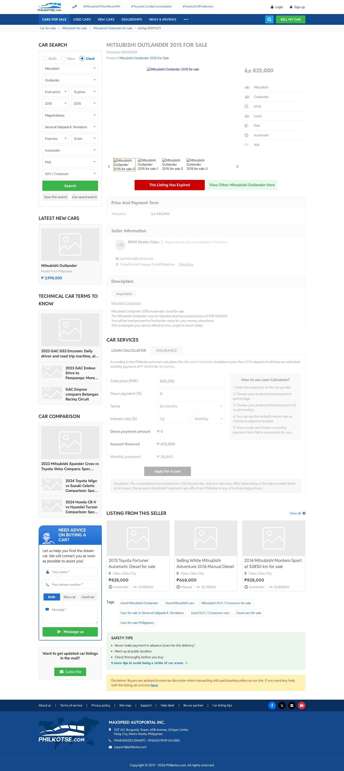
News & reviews (162, 19)
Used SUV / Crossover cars (210, 613)
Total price (118, 214)
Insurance (166, 350)
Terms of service (71, 705)
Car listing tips (222, 705)
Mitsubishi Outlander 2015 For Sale (144, 58)
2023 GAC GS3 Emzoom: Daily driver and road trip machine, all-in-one (69, 354)
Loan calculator (128, 350)
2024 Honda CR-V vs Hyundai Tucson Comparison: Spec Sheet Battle (81, 507)
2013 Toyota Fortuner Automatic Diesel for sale (132, 563)
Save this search (55, 197)
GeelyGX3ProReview (199, 6)
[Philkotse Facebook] (272, 705)
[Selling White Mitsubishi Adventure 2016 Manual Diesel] (206, 538)
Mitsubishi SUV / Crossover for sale (226, 603)
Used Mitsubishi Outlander (139, 603)
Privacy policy (100, 705)
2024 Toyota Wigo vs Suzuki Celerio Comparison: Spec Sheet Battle (81, 485)
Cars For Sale (54, 19)
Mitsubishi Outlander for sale (112, 28)
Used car (88, 597)
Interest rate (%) (123, 418)
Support (146, 705)
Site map (125, 705)
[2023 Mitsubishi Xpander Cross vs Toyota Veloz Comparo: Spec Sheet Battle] (70, 442)
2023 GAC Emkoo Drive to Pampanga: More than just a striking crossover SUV (81, 373)
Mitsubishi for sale (74, 28)
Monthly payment (125, 456)
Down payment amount (130, 431)
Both (53, 58)
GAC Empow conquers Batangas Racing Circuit (82, 394)
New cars (106, 19)
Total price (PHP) (124, 380)
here (154, 685)
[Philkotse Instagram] (292, 705)
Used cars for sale (248, 613)
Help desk (167, 705)
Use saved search (84, 197)
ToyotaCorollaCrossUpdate (153, 6)
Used (90, 58)
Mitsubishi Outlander (59, 265)
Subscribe (72, 671)
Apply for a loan (167, 471)
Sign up (299, 7)
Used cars (82, 19)
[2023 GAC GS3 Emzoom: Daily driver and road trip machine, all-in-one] (70, 329)
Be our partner (193, 705)
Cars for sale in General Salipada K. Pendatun (152, 613)
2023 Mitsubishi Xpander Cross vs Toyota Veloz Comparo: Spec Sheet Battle (70, 466)
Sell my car (291, 19)
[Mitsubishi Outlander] (70, 244)
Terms (115, 406)
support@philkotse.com (130, 747)
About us (45, 705)
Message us (74, 631)
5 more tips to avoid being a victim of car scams (147, 663)
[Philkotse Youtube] (301, 705)
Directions (186, 264)
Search (70, 185)
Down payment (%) (126, 393)
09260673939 (158, 740)
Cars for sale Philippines (137, 623)
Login (279, 7)
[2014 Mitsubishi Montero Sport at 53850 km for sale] (273, 538)
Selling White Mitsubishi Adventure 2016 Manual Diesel (205, 563)
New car (70, 597)
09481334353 (123, 740)
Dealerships (131, 19)
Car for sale (48, 28)
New (71, 58)
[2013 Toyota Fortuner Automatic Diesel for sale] (138, 538)
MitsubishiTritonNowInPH (103, 6)
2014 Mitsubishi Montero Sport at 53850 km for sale (273, 563)
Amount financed (125, 444)
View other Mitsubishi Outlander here (242, 184)
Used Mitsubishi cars (179, 603)
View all (295, 513)
